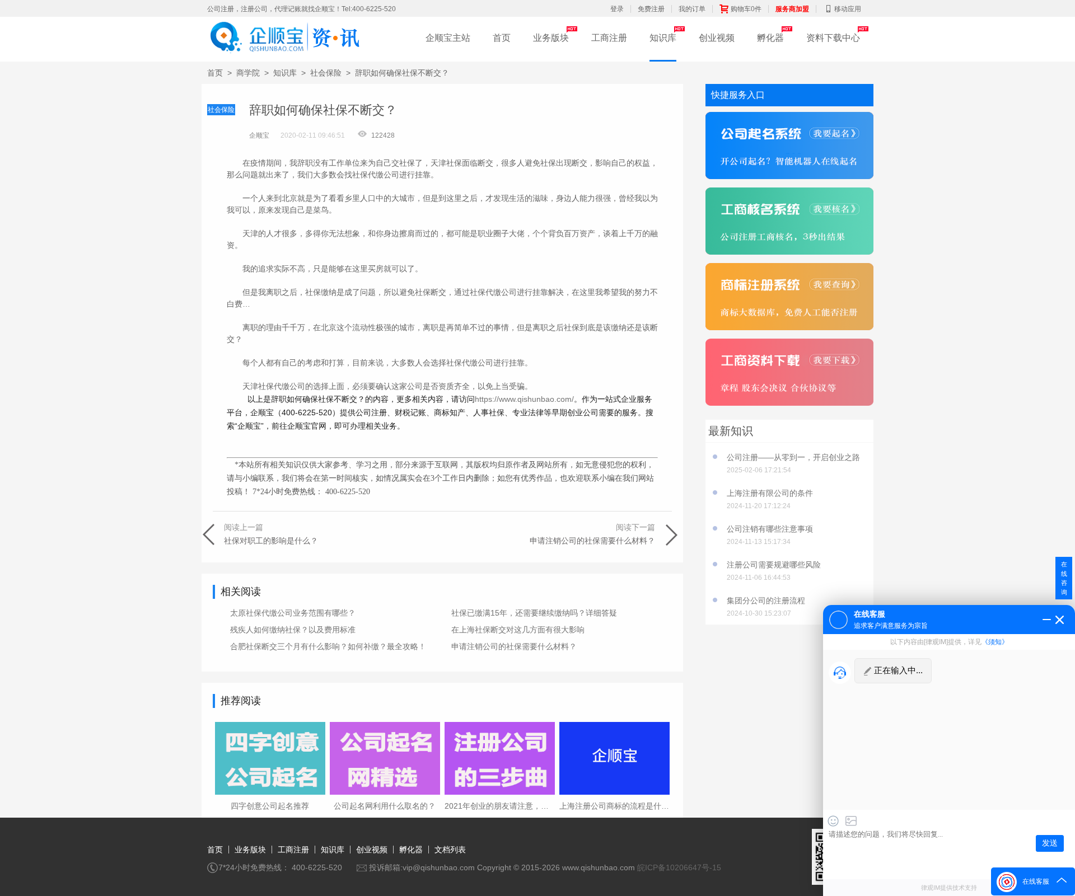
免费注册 (651, 9)
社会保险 (326, 72)
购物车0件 (746, 9)
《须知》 (994, 642)
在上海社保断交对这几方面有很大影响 (518, 629)
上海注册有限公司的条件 (770, 493)
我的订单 (692, 9)
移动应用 (847, 9)
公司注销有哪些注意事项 (770, 528)
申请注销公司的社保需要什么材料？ (514, 646)
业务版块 (551, 38)
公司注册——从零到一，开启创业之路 (793, 457)
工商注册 (609, 38)
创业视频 (717, 38)
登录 (617, 9)
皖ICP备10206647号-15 (679, 867)
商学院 (248, 72)
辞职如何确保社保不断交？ (402, 72)
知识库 (662, 38)
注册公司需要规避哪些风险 (774, 564)
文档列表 (450, 849)
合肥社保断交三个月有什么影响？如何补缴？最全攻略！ (328, 646)
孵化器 (770, 38)
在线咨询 (1064, 578)
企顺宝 (259, 135)
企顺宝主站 (448, 38)
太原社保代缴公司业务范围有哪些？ (293, 612)
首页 (502, 38)
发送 (1050, 843)
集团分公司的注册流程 (766, 600)
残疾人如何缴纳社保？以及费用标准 (293, 629)
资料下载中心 (833, 38)
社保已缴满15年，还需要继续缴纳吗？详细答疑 (534, 612)
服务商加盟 (792, 9)
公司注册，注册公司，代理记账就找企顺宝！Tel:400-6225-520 (301, 9)
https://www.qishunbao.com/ (524, 399)
